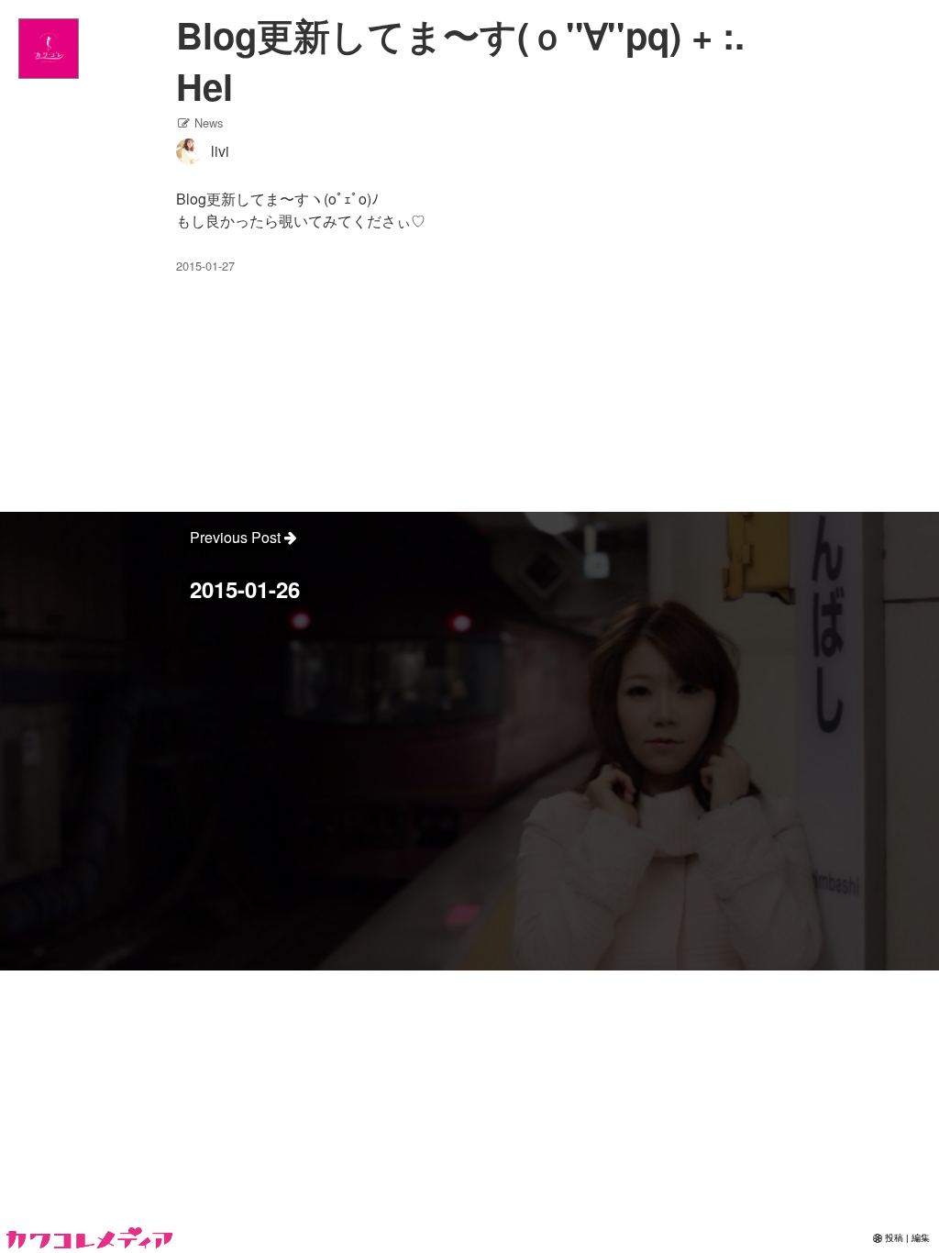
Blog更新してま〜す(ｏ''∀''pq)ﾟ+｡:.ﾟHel (465, 60)
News (207, 122)
